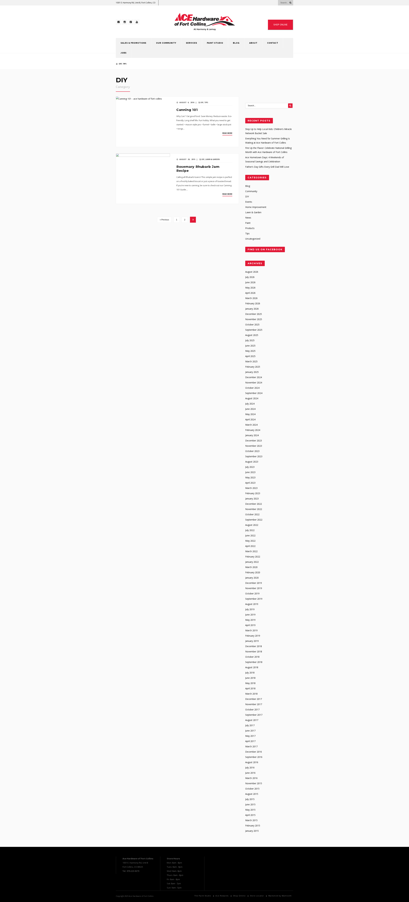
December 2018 (253, 646)
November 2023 (253, 445)
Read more (227, 133)
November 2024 (253, 382)
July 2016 (250, 767)
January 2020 (252, 577)
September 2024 (253, 393)
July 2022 (250, 530)
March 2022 (251, 551)
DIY (120, 64)
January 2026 (252, 308)
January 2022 (252, 561)
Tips (124, 64)
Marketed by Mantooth (280, 895)
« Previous (164, 220)
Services (191, 43)
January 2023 (252, 498)
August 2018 (251, 667)
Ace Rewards (222, 895)
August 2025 (251, 335)
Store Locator (257, 895)
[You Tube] (136, 22)
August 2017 (251, 720)
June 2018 (250, 677)
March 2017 (251, 746)
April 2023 (250, 482)
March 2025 (251, 361)
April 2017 (250, 741)
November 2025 (253, 319)
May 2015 (250, 809)
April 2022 (250, 546)
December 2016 (253, 751)
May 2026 (250, 287)
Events (248, 201)
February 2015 (252, 825)
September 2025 (253, 329)
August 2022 (251, 524)
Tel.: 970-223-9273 (131, 871)
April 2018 (250, 688)
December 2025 (253, 313)
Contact (272, 43)
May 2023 (250, 477)
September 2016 (253, 756)
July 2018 (250, 672)
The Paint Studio (202, 895)
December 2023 (253, 440)
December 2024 (253, 377)
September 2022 (253, 519)
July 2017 (250, 725)
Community (251, 191)
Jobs (124, 53)
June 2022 (250, 535)
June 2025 (250, 345)
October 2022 (252, 514)
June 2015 (250, 804)
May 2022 (250, 540)
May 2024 (250, 414)
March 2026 (251, 298)
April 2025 (250, 356)
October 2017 (252, 709)
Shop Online (239, 895)
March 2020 (251, 567)
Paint (248, 222)
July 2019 (250, 609)
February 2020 (252, 572)
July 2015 (250, 799)
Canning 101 (187, 110)
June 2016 (250, 772)
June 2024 (250, 408)
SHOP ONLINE (280, 24)
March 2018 (251, 693)
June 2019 (250, 614)
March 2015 (251, 820)
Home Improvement (255, 207)
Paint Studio (215, 43)
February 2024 (252, 430)
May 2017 (250, 735)
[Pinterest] (130, 22)
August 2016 (251, 762)
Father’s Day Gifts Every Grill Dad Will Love (267, 166)
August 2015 (251, 793)
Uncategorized (252, 238)
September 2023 (253, 456)
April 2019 (250, 625)
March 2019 (251, 630)
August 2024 (251, 398)
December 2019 (253, 582)
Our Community (166, 43)
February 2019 (252, 635)
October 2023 (252, 451)
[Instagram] (124, 22)
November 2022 (253, 509)
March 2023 (251, 488)
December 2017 (253, 698)
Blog (236, 43)
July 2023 (250, 466)
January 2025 (252, 371)
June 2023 (250, 472)
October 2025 (252, 324)
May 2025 (250, 350)
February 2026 (252, 303)
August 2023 (251, 461)
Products (250, 228)
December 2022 (253, 503)
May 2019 (250, 619)
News (248, 217)
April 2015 (250, 814)
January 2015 (252, 830)
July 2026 (250, 277)
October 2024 (252, 387)
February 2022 (252, 556)
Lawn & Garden (212, 159)
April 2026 (250, 292)
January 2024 (252, 435)
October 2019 (252, 593)
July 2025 (250, 340)
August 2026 (251, 271)
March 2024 (251, 424)
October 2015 (252, 788)
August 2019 (251, 604)
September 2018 (253, 662)
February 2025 (252, 366)
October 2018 (252, 656)
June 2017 (250, 730)
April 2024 (250, 419)
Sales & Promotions (133, 43)
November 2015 (253, 783)
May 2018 (250, 683)
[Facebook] (118, 22)
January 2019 (252, 640)
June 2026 (250, 282)
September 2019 (253, 598)
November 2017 (253, 704)
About (253, 43)
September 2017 (253, 714)
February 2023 (252, 493)
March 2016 (251, 778)
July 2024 (250, 403)
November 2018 (253, 651)
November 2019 (253, 588)
